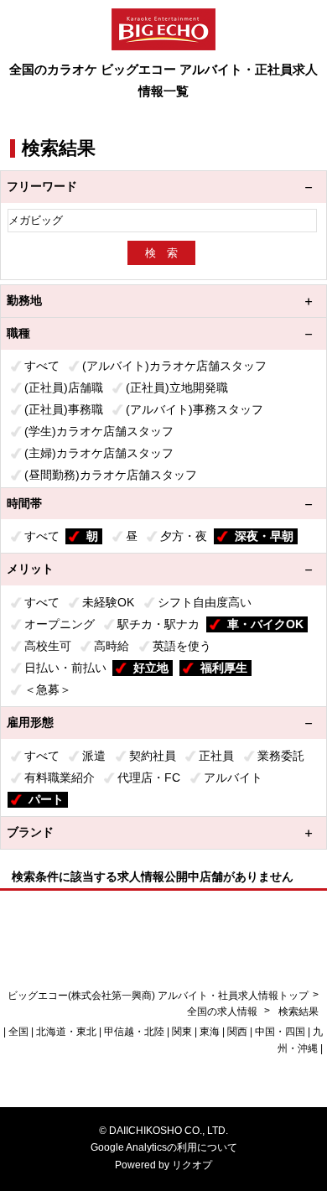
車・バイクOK (265, 624)
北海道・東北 (66, 1032)
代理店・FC (148, 777)
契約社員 (152, 755)
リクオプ (192, 1165)
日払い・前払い (65, 667)
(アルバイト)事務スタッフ (194, 409)
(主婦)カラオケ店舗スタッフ (99, 453)
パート (46, 799)
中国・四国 (280, 1032)
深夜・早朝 (264, 536)
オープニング (59, 624)
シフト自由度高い (205, 602)
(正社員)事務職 (63, 409)
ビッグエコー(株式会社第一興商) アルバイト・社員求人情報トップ (158, 995)
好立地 (151, 667)
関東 (182, 1032)
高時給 (111, 646)
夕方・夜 (183, 536)
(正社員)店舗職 (63, 387)
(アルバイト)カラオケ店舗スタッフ (174, 365)
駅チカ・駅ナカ (158, 624)
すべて (42, 365)
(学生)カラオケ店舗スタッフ (99, 431)
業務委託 (280, 755)
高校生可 (47, 646)
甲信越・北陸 (134, 1032)
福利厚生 (223, 667)
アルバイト (233, 777)
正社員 (216, 755)
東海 (210, 1032)
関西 (237, 1032)
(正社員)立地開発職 (177, 387)
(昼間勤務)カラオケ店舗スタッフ (110, 474)
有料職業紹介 (59, 777)
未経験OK (108, 602)
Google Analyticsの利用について (164, 1147)
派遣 (94, 755)
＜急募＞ (47, 689)
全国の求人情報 (223, 1011)
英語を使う (182, 646)
